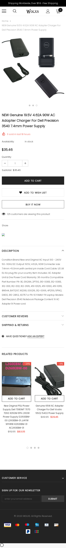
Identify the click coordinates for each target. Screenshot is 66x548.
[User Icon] (48, 11)
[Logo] (32, 11)
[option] (17, 60)
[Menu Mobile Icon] (4, 11)
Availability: (8, 141)
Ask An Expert (36, 336)
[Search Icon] (14, 11)
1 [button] (29, 105)
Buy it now (33, 204)
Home (5, 21)
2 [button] (33, 105)
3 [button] (36, 105)
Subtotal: (7, 170)
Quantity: (7, 156)
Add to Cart (16, 398)
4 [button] (38, 448)
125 (9, 214)
